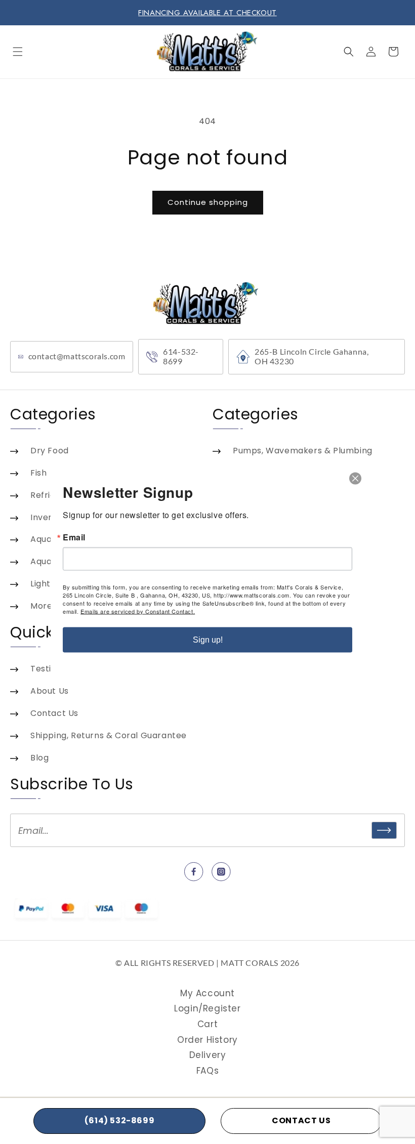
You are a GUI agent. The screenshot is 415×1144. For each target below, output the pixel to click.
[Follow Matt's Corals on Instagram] (221, 871)
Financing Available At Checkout (207, 12)
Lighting (46, 583)
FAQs (207, 1071)
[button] (18, 51)
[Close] (355, 478)
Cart (207, 1024)
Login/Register (207, 1008)
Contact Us (54, 713)
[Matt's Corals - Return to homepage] (207, 298)
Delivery (207, 1055)
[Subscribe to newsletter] (384, 830)
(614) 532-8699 (119, 1120)
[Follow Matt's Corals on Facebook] (193, 871)
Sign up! (208, 639)
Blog (39, 758)
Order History (207, 1040)
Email (74, 537)
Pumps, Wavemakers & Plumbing (302, 450)
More (41, 606)
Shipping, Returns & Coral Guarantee (108, 735)
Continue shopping (208, 202)
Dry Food (49, 450)
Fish (38, 473)
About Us (49, 691)
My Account (207, 993)
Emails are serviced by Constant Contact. (137, 611)
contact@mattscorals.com (77, 356)
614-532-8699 (181, 356)
